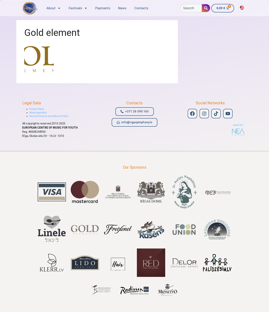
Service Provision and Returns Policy (48, 116)
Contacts (141, 8)
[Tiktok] (216, 113)
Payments (102, 8)
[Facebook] (192, 113)
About (51, 8)
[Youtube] (228, 113)
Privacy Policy (36, 109)
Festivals (75, 8)
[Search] (206, 8)
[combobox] (191, 8)
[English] (242, 8)
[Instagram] (204, 113)
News (122, 8)
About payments (38, 112)
